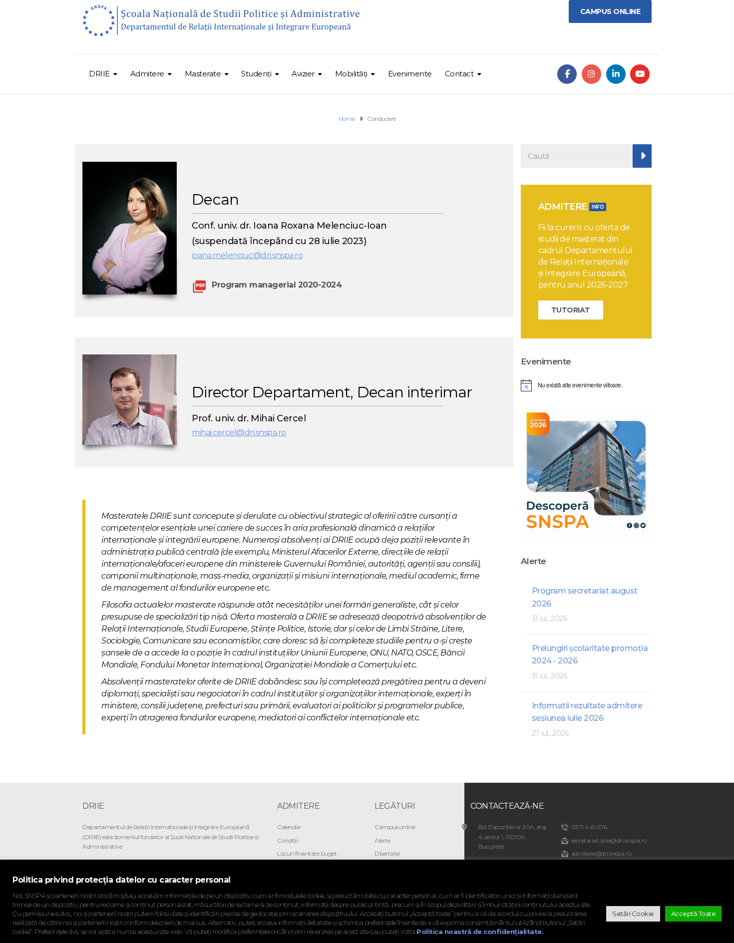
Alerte (382, 840)
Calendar (289, 827)
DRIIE (99, 73)
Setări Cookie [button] (633, 914)
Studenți (256, 73)
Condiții (287, 840)
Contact (459, 73)
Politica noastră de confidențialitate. (479, 932)
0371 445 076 (589, 827)
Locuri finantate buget (307, 853)
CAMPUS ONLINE (610, 11)
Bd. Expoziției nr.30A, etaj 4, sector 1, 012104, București (512, 836)
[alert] (586, 385)
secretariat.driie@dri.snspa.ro (609, 840)
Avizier (303, 73)
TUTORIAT (570, 310)
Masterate (203, 73)
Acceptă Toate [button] (693, 914)
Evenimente (410, 73)
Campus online (394, 827)
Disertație (386, 853)
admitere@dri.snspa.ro (601, 853)
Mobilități (351, 73)
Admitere (147, 73)
